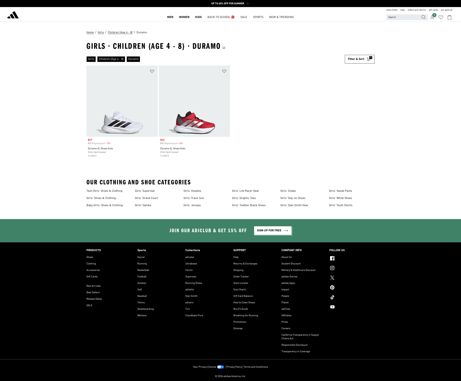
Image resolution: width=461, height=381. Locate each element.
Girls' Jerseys (192, 205)
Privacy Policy (234, 367)
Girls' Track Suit (193, 198)
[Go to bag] (449, 17)
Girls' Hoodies (192, 191)
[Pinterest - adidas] (352, 288)
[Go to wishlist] (441, 17)
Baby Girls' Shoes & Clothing (104, 205)
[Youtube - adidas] (352, 307)
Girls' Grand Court (146, 198)
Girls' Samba (143, 205)
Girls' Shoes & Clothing (101, 198)
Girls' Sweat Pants (340, 191)
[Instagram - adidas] (352, 268)
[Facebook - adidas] (352, 259)
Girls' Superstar (145, 191)
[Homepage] (13, 15)
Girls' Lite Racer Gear (245, 191)
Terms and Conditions (256, 367)
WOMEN (184, 17)
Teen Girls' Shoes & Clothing (104, 191)
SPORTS (258, 17)
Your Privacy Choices (204, 367)
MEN (170, 17)
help (402, 10)
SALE (243, 17)
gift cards (433, 10)
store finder (392, 10)
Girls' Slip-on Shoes (292, 198)
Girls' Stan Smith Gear (294, 205)
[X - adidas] (352, 278)
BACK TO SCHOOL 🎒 (221, 17)
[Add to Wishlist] (152, 71)
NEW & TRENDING (281, 17)
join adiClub (446, 10)
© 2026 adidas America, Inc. (230, 376)
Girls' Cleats (288, 191)
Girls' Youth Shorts (340, 205)
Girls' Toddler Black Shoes (249, 205)
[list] (215, 59)
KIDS (198, 17)
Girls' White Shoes (340, 198)
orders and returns (417, 10)
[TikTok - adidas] (352, 298)
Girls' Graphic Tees (244, 198)
